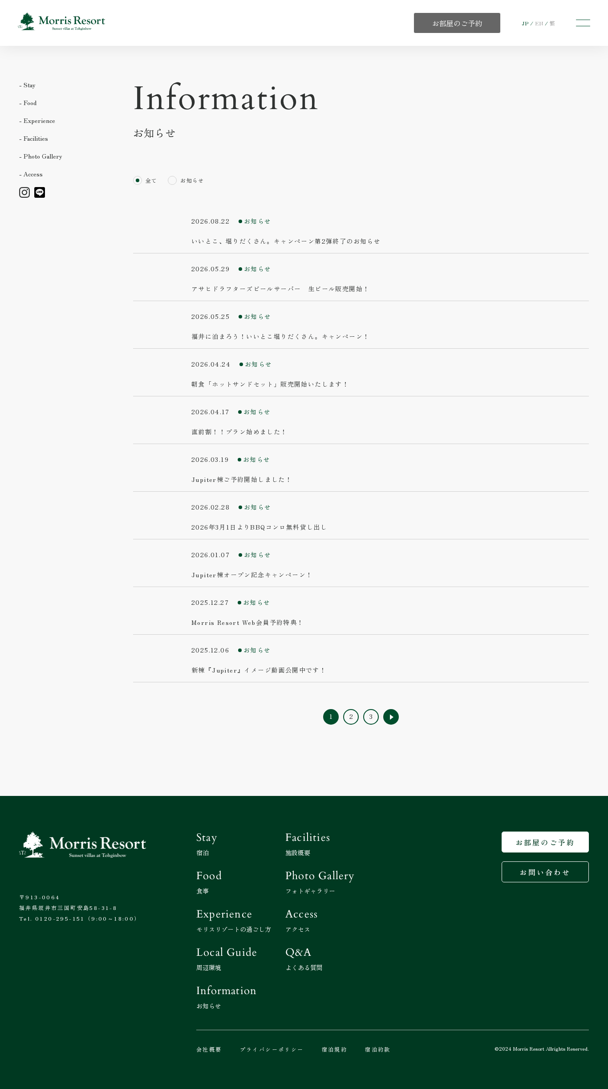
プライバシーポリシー (272, 1049)
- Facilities (33, 138)
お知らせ (192, 180)
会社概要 (209, 1049)
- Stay (27, 84)
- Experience (37, 120)
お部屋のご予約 (545, 842)
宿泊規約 (335, 1049)
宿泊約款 (378, 1049)
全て (151, 180)
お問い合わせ (545, 872)
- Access (31, 173)
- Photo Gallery (40, 155)
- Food (27, 102)
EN (539, 23)
